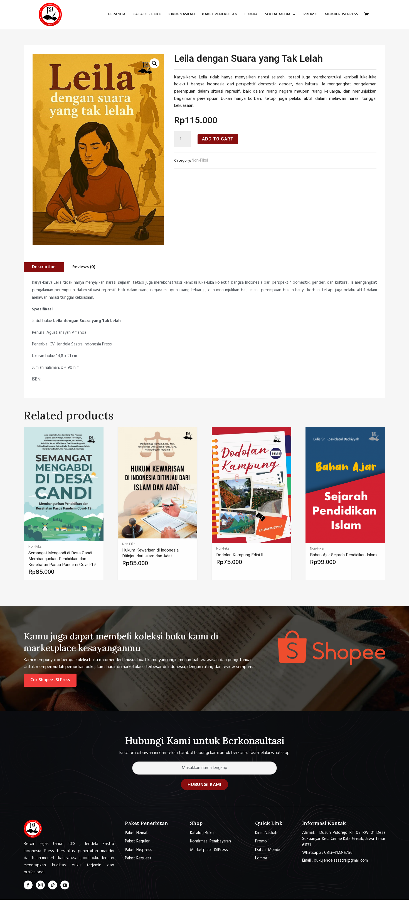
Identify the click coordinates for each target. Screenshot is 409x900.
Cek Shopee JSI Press (50, 680)
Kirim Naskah (182, 15)
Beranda (117, 15)
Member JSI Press (341, 15)
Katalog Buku (147, 15)
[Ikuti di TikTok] (52, 885)
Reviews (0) (83, 267)
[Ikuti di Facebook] (28, 885)
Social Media (278, 15)
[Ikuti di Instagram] (40, 885)
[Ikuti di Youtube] (64, 885)
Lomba (251, 15)
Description (44, 267)
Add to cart (217, 139)
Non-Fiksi (200, 160)
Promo (311, 15)
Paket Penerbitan (219, 15)
